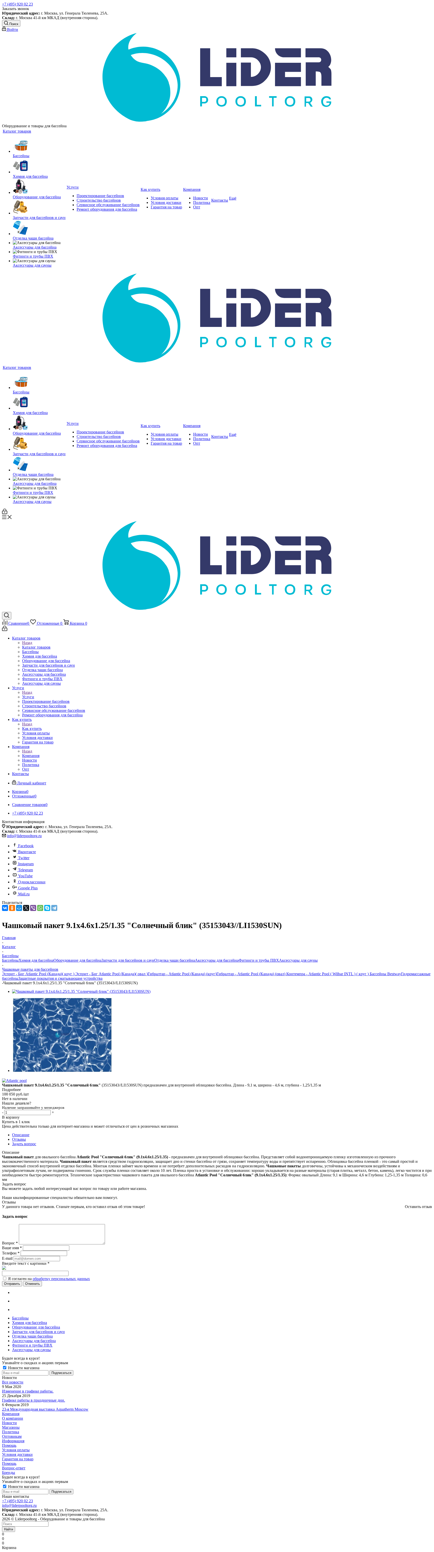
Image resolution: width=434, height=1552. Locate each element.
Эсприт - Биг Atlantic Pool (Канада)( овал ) (111, 974)
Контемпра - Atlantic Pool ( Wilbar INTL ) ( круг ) (327, 974)
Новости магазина (23, 1368)
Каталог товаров (36, 647)
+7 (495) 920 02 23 (17, 4)
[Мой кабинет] (4, 512)
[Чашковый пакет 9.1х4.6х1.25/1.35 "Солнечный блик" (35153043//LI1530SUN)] (81, 991)
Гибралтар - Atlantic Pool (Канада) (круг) (182, 974)
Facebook (26, 846)
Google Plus (28, 888)
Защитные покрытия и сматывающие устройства (60, 978)
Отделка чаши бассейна (174, 960)
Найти (8, 1529)
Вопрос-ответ (13, 1468)
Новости (9, 1423)
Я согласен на (49, 1279)
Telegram (25, 870)
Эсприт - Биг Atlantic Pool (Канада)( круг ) (38, 974)
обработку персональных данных (61, 1279)
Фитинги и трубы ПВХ (259, 960)
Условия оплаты (16, 1450)
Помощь (9, 1445)
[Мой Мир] (19, 908)
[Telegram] (54, 908)
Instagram (26, 864)
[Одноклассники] (12, 908)
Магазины (11, 1427)
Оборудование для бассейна (77, 960)
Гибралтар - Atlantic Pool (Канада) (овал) (250, 974)
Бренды (8, 1472)
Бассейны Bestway (385, 974)
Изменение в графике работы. (27, 1391)
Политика (10, 1432)
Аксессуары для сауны (298, 960)
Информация (13, 1441)
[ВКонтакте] (5, 908)
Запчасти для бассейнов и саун (127, 960)
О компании (12, 1418)
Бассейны (10, 960)
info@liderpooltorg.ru (24, 836)
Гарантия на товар (17, 1459)
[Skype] (47, 908)
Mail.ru (24, 894)
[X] (26, 908)
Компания (30, 756)
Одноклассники (31, 882)
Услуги (28, 697)
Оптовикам (12, 1436)
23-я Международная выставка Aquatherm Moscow (45, 1409)
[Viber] (33, 908)
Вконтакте (27, 852)
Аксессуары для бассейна (217, 960)
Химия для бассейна (36, 960)
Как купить (32, 728)
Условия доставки (17, 1454)
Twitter (23, 858)
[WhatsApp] (40, 908)
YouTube (25, 876)
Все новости (12, 1382)
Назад (27, 643)
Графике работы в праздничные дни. (33, 1400)
